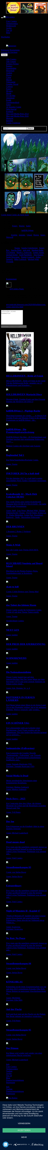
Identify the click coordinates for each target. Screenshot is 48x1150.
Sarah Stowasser (13, 257)
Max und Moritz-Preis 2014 (17, 114)
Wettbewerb (11, 26)
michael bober (12, 255)
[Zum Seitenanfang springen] (11, 1098)
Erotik (8, 100)
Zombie (14, 235)
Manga (9, 80)
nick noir (27, 250)
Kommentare (11, 279)
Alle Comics (11, 59)
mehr (24, 1137)
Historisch (10, 71)
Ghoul (29, 235)
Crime (8, 77)
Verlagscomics (12, 23)
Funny (8, 89)
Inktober (9, 121)
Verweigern (24, 1123)
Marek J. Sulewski (24, 252)
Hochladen (5, 37)
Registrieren (15, 50)
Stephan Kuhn (38, 250)
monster (22, 235)
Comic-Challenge (13, 123)
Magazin (9, 118)
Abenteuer (10, 98)
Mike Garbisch (20, 259)
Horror (9, 75)
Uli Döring (10, 252)
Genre (4, 55)
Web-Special (11, 109)
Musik (8, 93)
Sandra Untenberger (29, 248)
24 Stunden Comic (13, 107)
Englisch (9, 111)
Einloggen (5, 50)
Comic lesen (6, 215)
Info (7, 1064)
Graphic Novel (12, 84)
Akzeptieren (24, 1130)
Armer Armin (38, 252)
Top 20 (9, 30)
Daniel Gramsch (28, 257)
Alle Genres (11, 61)
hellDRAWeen (27, 230)
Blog (8, 33)
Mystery (9, 91)
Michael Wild (33, 259)
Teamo (17, 248)
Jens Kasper (39, 255)
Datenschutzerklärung (15, 1080)
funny (43, 235)
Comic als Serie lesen (20, 215)
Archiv (9, 28)
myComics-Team (17, 289)
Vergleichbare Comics (15, 621)
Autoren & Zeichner (9, 52)
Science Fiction (12, 64)
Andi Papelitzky (26, 255)
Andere (9, 73)
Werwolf (9, 237)
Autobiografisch (12, 102)
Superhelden (11, 68)
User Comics (11, 21)
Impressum (10, 1082)
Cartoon (9, 86)
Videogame (10, 82)
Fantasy (9, 66)
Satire (8, 105)
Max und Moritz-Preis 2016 (17, 116)
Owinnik (9, 262)
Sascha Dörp (16, 250)
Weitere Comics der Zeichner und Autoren (23, 446)
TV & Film (10, 96)
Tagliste (9, 1071)
